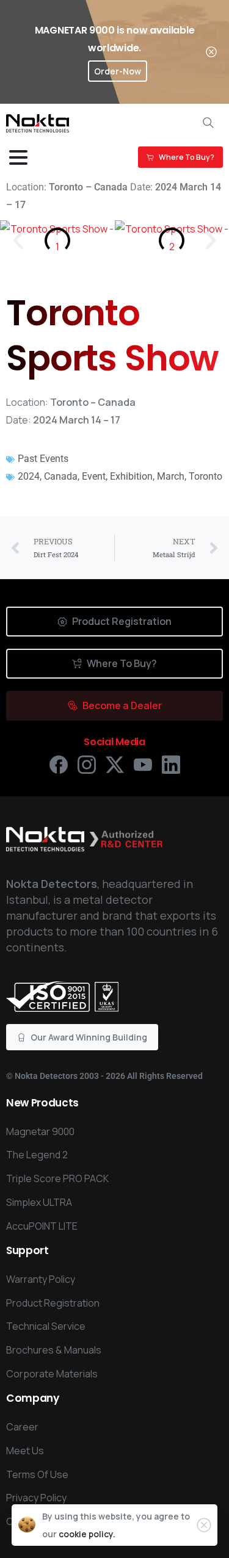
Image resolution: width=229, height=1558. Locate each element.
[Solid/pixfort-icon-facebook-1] (59, 764)
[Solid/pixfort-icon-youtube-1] (143, 764)
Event (94, 476)
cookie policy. (87, 1534)
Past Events (43, 458)
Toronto (205, 476)
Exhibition (131, 476)
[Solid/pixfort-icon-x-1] (115, 764)
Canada (61, 476)
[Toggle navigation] (18, 157)
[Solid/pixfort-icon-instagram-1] (87, 764)
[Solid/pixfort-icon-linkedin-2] (171, 764)
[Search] (208, 123)
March (170, 476)
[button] (18, 240)
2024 (29, 476)
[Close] (211, 52)
